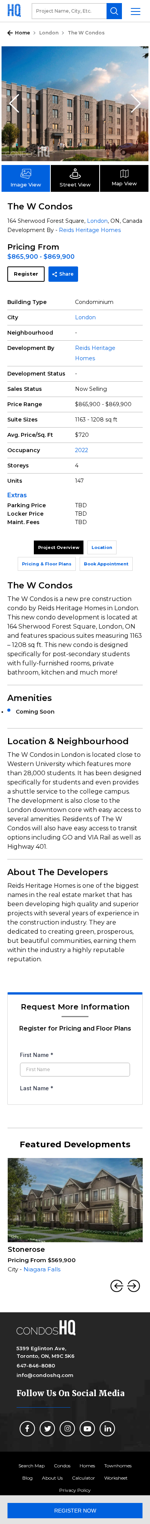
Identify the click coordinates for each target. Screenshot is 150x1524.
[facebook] (27, 1428)
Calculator (83, 1478)
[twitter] (47, 1428)
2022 (81, 450)
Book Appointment (106, 564)
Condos (62, 1465)
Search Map (31, 1465)
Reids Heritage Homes (90, 230)
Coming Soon (35, 711)
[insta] (67, 1428)
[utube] (87, 1428)
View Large (137, 57)
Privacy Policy (75, 1490)
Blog (27, 1478)
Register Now (75, 1511)
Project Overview (58, 547)
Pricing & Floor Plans (47, 564)
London (48, 33)
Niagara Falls (41, 1269)
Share (66, 274)
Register (26, 274)
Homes (87, 1465)
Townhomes (118, 1465)
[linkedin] (107, 1428)
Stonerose (26, 1249)
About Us (52, 1478)
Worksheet (116, 1478)
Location (102, 547)
